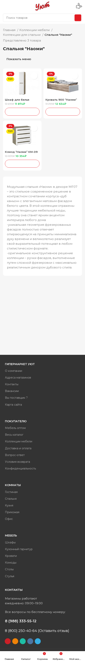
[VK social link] (30, 641)
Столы (9, 569)
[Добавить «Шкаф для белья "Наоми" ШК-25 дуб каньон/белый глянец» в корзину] (22, 112)
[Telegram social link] (38, 641)
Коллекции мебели (34, 30)
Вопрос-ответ (15, 455)
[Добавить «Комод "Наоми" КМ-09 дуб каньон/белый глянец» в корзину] (22, 164)
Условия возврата (17, 462)
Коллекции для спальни (22, 35)
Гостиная (11, 492)
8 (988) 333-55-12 (20, 621)
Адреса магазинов (18, 377)
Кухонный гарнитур (19, 549)
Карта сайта (13, 404)
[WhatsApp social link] (23, 641)
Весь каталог (14, 434)
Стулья (9, 576)
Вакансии (12, 391)
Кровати (11, 556)
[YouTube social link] (8, 641)
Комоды (10, 562)
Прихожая (12, 512)
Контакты (11, 384)
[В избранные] (34, 75)
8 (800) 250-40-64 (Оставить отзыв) (37, 631)
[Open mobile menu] (4, 6)
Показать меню (19, 59)
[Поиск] (78, 17)
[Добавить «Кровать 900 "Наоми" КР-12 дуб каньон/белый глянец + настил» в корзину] (62, 112)
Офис (9, 519)
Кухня (9, 505)
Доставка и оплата (18, 448)
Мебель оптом (15, 428)
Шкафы (10, 542)
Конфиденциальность (20, 468)
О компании (13, 371)
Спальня (11, 499)
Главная (9, 30)
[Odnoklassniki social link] (15, 641)
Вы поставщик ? (16, 397)
